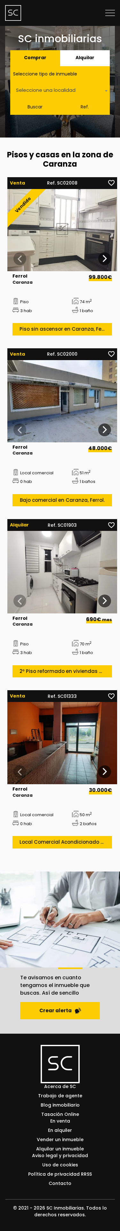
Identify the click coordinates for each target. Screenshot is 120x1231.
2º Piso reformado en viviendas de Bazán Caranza (66, 671)
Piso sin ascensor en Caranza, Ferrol (65, 329)
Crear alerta (55, 1010)
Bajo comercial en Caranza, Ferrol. (62, 500)
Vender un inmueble (60, 1139)
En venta (60, 1121)
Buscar (35, 107)
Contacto (60, 1183)
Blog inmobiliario (60, 1105)
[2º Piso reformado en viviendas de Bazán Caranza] (62, 572)
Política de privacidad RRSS (60, 1174)
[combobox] (60, 91)
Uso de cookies (60, 1165)
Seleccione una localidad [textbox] (46, 90)
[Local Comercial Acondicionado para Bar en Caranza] (62, 743)
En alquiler (60, 1130)
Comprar (35, 57)
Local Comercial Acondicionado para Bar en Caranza (66, 842)
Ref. (85, 107)
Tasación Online (60, 1114)
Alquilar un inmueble (60, 1149)
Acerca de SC (60, 1086)
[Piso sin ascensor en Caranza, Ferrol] (62, 230)
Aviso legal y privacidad (60, 1155)
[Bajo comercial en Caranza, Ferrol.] (62, 401)
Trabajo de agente (60, 1096)
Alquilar (85, 57)
